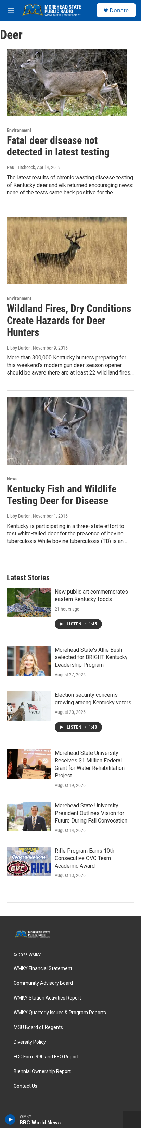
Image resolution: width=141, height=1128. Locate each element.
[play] (10, 1119)
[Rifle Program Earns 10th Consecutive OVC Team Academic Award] (29, 861)
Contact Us (25, 1086)
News (12, 478)
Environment (19, 130)
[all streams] (132, 1119)
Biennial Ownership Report (42, 1071)
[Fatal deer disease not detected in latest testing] (67, 82)
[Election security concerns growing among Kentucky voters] (29, 706)
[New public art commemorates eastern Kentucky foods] (29, 602)
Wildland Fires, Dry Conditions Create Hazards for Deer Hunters (69, 320)
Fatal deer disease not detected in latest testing (58, 146)
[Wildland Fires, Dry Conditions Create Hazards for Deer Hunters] (67, 250)
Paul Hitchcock (21, 167)
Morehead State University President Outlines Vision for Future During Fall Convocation (91, 813)
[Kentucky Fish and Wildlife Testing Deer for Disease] (67, 430)
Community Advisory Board (43, 983)
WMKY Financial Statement (43, 968)
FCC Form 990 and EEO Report (46, 1056)
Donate (119, 10)
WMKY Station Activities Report (47, 998)
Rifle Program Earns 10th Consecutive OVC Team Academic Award (84, 858)
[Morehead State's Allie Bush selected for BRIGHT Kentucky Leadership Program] (29, 661)
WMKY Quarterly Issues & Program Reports (60, 1012)
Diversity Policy (30, 1042)
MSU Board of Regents (38, 1027)
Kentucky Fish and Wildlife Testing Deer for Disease (61, 495)
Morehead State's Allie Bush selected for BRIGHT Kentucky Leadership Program (91, 657)
